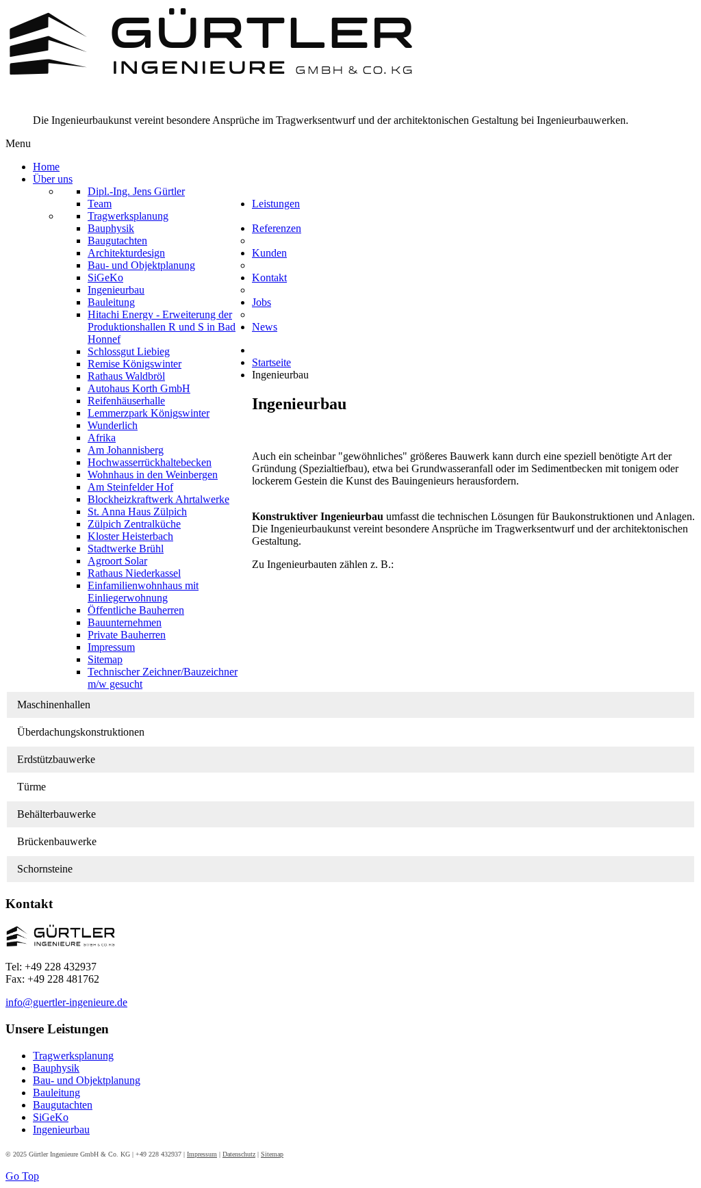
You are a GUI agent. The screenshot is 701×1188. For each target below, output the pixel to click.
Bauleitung (56, 1092)
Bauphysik (56, 1068)
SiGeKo (50, 1117)
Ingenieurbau (61, 1129)
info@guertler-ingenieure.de (66, 1002)
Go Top (22, 1176)
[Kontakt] (60, 943)
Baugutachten (62, 1105)
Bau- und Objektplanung (86, 1080)
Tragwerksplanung (73, 1055)
